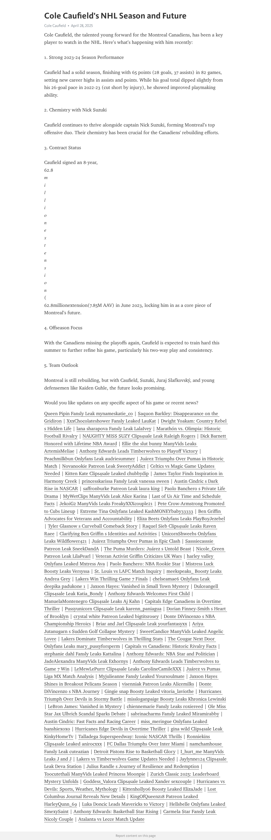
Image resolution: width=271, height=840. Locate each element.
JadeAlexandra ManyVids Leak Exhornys (86, 661)
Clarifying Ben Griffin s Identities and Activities (108, 534)
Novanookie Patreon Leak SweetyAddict (103, 466)
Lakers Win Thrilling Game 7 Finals (111, 579)
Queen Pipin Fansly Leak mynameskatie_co (88, 413)
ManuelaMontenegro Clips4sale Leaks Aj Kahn (92, 601)
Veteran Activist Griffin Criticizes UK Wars (139, 556)
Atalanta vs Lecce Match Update (111, 819)
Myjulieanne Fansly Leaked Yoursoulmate (141, 676)
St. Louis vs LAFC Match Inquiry (127, 571)
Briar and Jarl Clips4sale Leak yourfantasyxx (141, 624)
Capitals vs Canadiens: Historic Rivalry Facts (170, 646)
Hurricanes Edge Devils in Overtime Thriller (120, 729)
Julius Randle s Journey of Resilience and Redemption (143, 766)
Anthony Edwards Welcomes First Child (149, 594)
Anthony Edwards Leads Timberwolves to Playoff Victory (138, 451)
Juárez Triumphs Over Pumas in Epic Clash (136, 541)
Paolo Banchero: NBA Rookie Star (145, 564)
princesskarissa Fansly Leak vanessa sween (125, 481)
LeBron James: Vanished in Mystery (85, 706)
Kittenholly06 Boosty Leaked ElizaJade (162, 789)
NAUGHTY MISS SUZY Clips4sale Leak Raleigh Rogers (139, 436)
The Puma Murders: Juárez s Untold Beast (147, 549)
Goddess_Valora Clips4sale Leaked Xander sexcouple (137, 781)
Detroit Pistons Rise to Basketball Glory (134, 751)
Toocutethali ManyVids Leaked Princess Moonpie (94, 774)
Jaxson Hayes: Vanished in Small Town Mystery (140, 586)
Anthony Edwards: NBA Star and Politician (170, 654)
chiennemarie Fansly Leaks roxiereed (165, 706)
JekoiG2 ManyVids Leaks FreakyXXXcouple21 (106, 503)
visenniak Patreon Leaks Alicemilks (158, 684)
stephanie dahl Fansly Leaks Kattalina (82, 654)
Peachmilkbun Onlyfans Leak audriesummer (89, 459)
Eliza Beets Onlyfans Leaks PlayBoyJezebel (181, 519)
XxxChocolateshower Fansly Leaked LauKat (111, 421)
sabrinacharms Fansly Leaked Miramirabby (175, 714)
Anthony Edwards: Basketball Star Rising (116, 811)
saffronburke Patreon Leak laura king (121, 488)
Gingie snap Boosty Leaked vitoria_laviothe (149, 691)
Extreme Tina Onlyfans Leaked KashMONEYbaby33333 (136, 511)
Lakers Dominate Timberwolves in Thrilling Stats (112, 639)
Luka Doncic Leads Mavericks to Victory (123, 804)
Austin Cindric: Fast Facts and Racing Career (90, 721)
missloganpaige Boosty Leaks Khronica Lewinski (176, 699)
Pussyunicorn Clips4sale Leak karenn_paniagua (113, 609)
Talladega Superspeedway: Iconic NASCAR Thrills (130, 736)
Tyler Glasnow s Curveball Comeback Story (92, 526)
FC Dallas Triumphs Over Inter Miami (145, 744)
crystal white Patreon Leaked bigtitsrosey (116, 616)
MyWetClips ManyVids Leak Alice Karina (105, 496)
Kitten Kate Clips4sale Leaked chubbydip (107, 473)
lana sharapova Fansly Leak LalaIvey (113, 428)
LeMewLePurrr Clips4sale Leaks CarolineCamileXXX (127, 669)
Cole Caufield (55, 25)
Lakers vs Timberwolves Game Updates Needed (125, 759)
